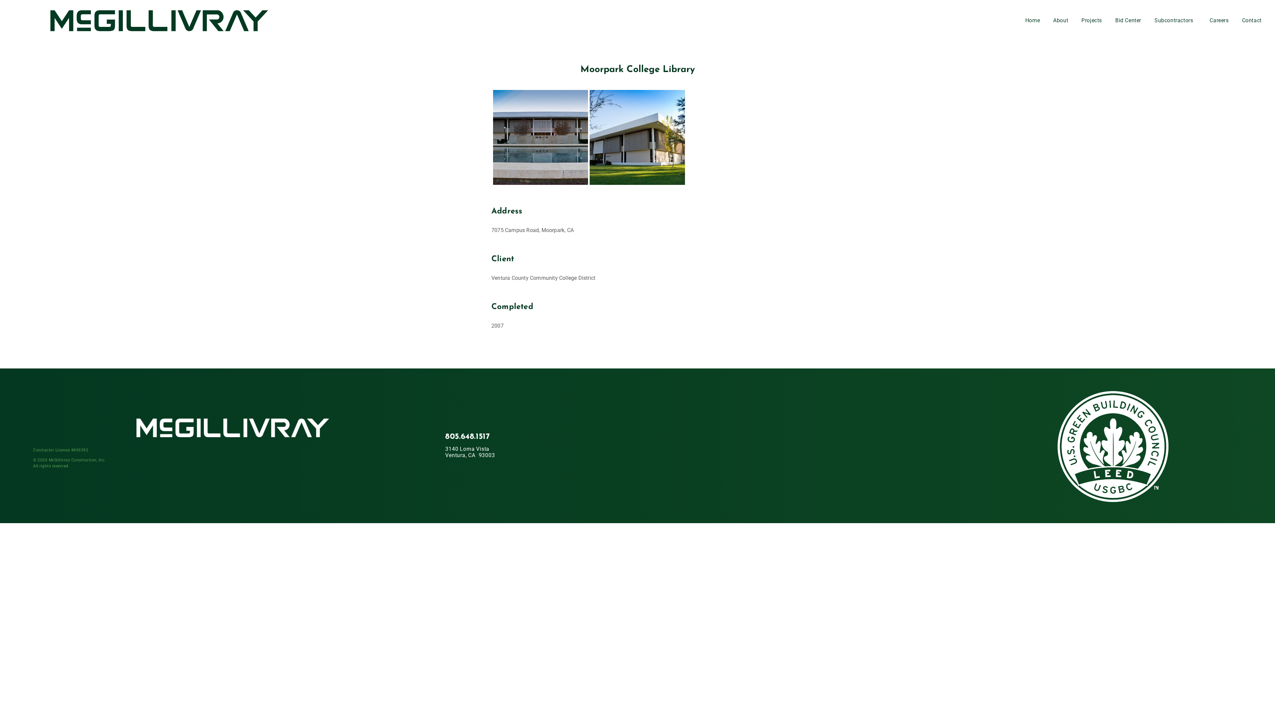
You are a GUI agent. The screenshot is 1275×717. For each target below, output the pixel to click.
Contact (1252, 20)
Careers (1219, 20)
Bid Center (1128, 20)
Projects (1091, 20)
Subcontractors (1173, 20)
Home (1032, 20)
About (1060, 20)
